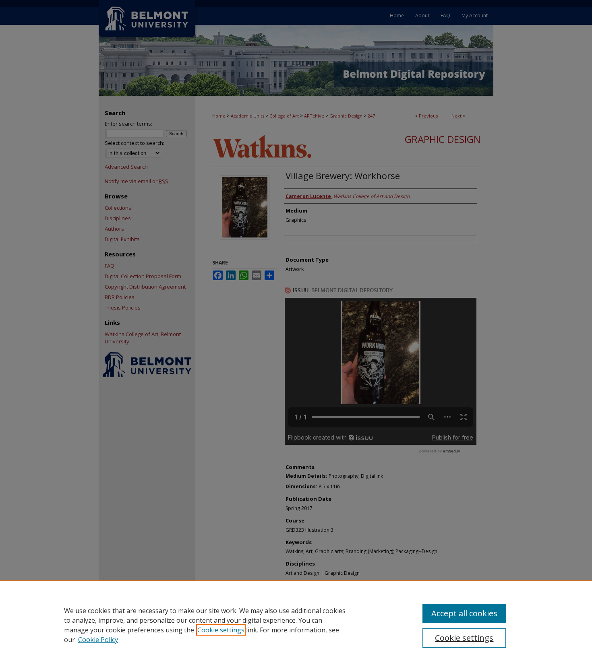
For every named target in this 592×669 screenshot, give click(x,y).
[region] (296, 624)
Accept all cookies (464, 613)
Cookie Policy (98, 639)
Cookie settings (220, 630)
